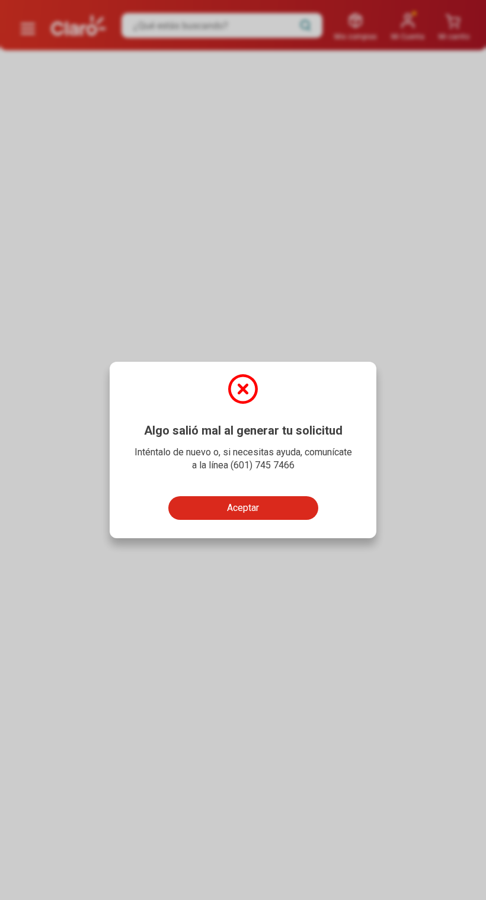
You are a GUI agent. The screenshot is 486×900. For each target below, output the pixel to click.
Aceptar (243, 507)
